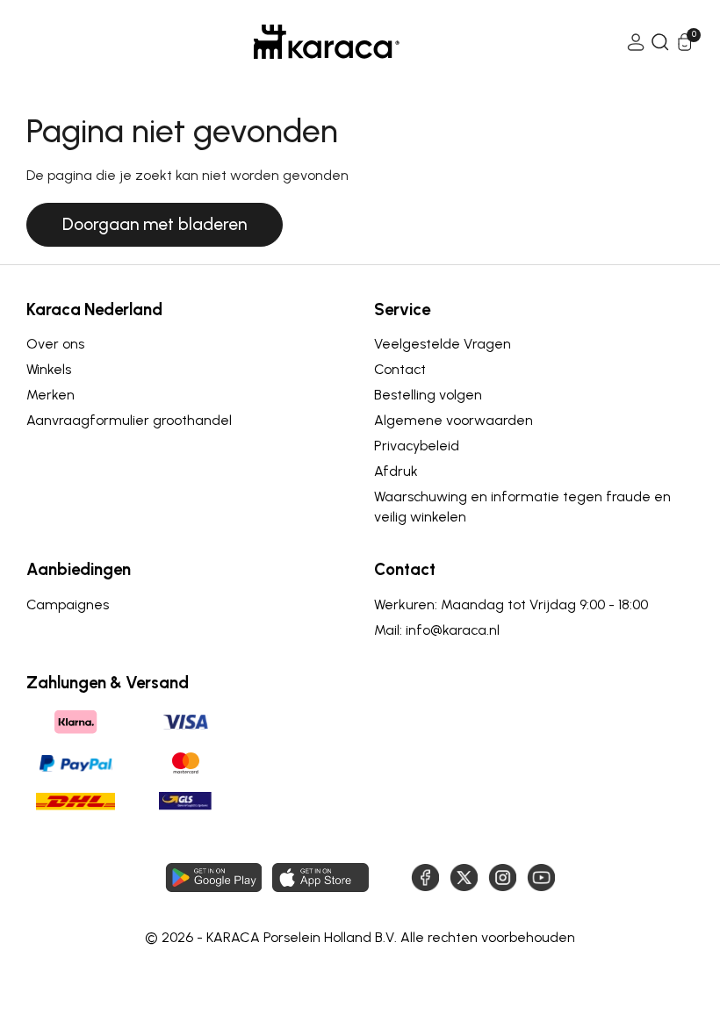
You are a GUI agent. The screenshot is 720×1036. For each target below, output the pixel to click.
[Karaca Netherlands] (327, 42)
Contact (400, 369)
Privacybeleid (416, 445)
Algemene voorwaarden (453, 420)
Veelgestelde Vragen (442, 343)
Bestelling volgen (428, 394)
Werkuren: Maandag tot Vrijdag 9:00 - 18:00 (511, 604)
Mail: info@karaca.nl (437, 630)
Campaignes (67, 604)
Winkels (48, 369)
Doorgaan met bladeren (154, 224)
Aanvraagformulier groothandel (129, 420)
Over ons (55, 343)
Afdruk (396, 471)
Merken (50, 394)
